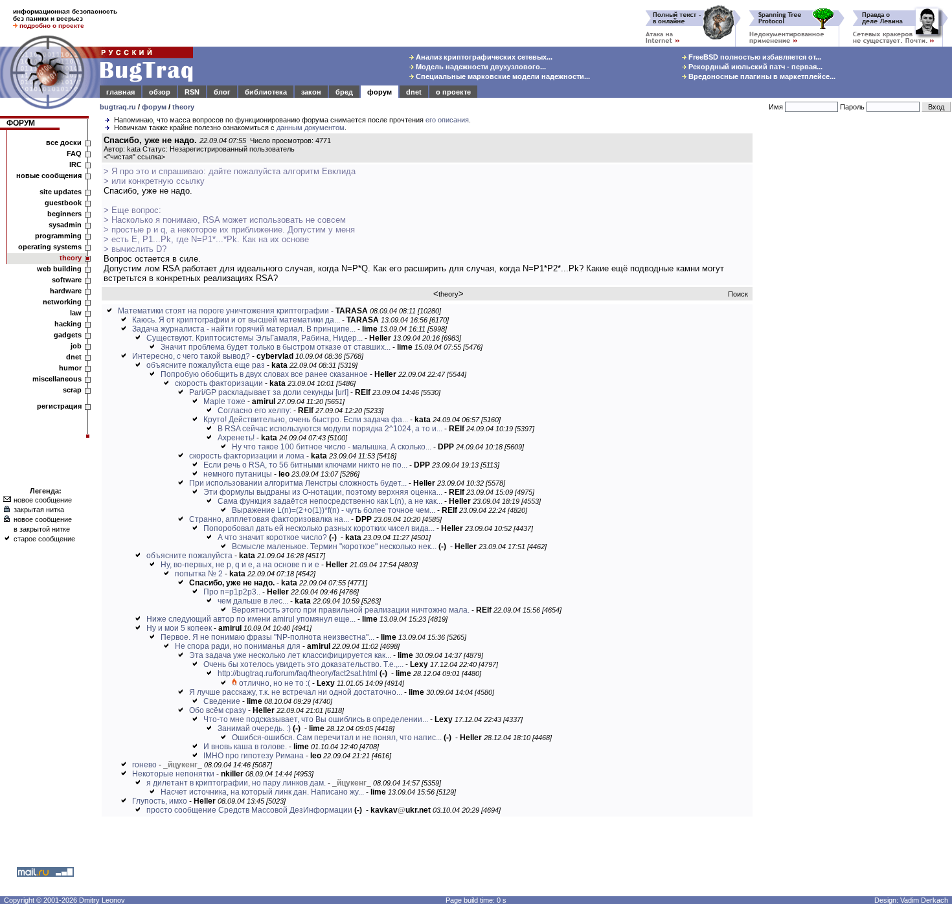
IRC (75, 164)
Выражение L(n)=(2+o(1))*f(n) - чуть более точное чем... (333, 510)
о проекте (453, 92)
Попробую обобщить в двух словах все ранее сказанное (264, 374)
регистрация (59, 406)
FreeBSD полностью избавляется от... (753, 57)
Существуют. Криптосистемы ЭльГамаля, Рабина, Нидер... (254, 338)
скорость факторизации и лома (246, 455)
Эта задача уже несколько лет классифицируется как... (290, 655)
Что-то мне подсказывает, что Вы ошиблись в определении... (315, 719)
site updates (61, 192)
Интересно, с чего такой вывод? (191, 356)
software (67, 280)
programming (58, 236)
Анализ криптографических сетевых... (483, 57)
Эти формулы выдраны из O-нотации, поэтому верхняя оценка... (322, 492)
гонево (144, 764)
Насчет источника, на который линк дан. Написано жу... (262, 792)
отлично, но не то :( (274, 683)
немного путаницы (237, 474)
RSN (192, 92)
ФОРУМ (20, 123)
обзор (159, 92)
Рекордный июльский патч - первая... (754, 67)
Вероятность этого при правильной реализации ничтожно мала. (351, 610)
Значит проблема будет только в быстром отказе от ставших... (276, 347)
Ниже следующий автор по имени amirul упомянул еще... (251, 619)
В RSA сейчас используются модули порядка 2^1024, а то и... (330, 428)
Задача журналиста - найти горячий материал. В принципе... (244, 328)
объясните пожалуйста (189, 555)
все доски (64, 142)
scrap (72, 390)
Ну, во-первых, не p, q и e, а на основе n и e (240, 564)
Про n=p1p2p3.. (231, 591)
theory (183, 107)
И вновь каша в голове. (245, 746)
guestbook (63, 203)
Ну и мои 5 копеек (179, 628)
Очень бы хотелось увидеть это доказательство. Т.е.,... (303, 664)
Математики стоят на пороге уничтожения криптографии (223, 310)
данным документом (311, 127)
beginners (64, 214)
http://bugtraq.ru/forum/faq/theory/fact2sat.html (298, 673)
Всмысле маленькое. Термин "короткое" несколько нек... (334, 546)
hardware (66, 291)
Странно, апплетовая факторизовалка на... (269, 519)
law (76, 313)
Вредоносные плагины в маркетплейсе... (760, 76)
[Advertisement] (855, 329)
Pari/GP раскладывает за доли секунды (261, 392)
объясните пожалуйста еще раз (205, 365)
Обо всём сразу (217, 710)
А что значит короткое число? (272, 537)
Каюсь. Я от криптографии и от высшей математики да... (236, 319)
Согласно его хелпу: (254, 410)
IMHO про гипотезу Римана (253, 755)
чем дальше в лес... (253, 600)
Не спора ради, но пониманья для (237, 646)
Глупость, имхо (159, 801)
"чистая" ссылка (134, 157)
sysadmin (65, 225)
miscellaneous (57, 379)
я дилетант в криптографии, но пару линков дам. (236, 782)
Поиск (738, 294)
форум (379, 92)
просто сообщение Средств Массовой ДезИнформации (249, 810)
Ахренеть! (236, 437)
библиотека (266, 92)
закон (311, 92)
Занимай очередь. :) (254, 728)
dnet (414, 92)
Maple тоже (224, 401)
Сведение (221, 701)
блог (222, 92)
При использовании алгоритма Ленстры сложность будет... (298, 483)
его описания (447, 120)
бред (344, 92)
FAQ (74, 153)
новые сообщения (49, 175)
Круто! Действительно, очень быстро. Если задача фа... (305, 419)
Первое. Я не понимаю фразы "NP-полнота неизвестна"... (267, 637)
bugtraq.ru (118, 107)
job (76, 346)
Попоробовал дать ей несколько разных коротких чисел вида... (319, 528)
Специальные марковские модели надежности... (502, 76)
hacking (68, 324)
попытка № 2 (199, 573)
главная (120, 92)
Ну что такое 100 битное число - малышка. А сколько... (331, 446)
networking (62, 302)
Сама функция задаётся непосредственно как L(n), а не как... (330, 501)
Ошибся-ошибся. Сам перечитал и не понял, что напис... (337, 737)
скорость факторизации (219, 383)
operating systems (50, 247)
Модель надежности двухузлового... (480, 67)
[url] (341, 392)
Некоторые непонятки (173, 773)
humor (70, 368)
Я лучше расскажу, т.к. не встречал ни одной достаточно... (295, 692)
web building (59, 269)
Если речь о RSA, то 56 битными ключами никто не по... (305, 464)
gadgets (68, 335)
